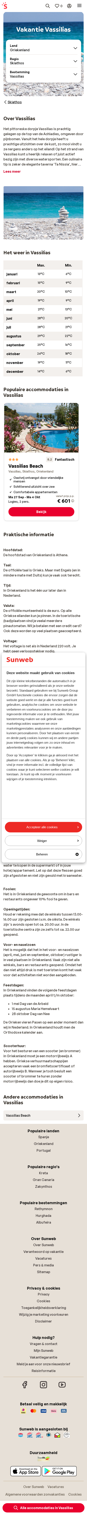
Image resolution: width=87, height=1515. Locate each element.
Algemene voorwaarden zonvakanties (35, 1494)
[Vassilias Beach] (41, 462)
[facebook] (25, 1388)
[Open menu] (79, 6)
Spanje (43, 1137)
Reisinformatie (44, 1371)
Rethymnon (44, 1209)
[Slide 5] (50, 235)
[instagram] (43, 1388)
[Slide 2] (40, 235)
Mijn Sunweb (43, 1350)
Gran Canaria (43, 1180)
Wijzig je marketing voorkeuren (43, 1314)
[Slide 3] (43, 235)
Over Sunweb (43, 1245)
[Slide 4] (47, 235)
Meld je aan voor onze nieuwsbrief (43, 1364)
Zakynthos (43, 1186)
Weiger (42, 840)
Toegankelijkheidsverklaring (43, 1308)
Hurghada (43, 1215)
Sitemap (43, 1272)
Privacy (43, 1294)
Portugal (44, 1150)
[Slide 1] (37, 235)
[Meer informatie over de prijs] (72, 500)
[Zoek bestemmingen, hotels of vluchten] (48, 6)
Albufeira (43, 1222)
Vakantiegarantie (43, 1357)
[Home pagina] (4, 6)
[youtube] (62, 1388)
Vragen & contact (43, 1344)
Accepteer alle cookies (42, 827)
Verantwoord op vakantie (43, 1252)
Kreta (43, 1173)
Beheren (42, 854)
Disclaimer (43, 1321)
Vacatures (43, 1258)
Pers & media (43, 1265)
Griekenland (43, 1144)
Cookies (43, 1301)
